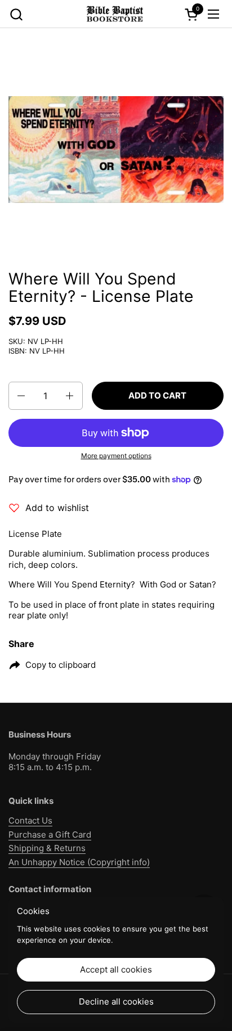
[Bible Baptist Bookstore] (114, 14)
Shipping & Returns (47, 848)
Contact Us (30, 820)
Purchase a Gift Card (49, 834)
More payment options (116, 455)
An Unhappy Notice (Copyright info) (79, 862)
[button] (16, 14)
